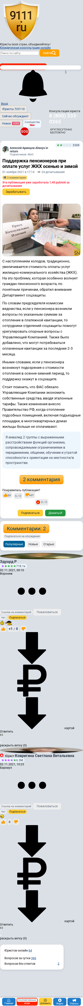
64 (30, 950)
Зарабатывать (16, 191)
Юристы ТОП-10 (13, 109)
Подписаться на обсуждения (22, 536)
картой (69, 728)
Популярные (14, 544)
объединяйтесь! (39, 44)
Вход (4, 103)
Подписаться (30, 513)
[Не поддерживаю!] (23, 629)
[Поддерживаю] (3, 629)
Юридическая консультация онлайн (25, 47)
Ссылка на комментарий (16, 612)
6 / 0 (18, 496)
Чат (3, 617)
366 (33, 958)
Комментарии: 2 (26, 529)
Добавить (45, 1003)
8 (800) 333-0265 (63, 119)
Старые (48, 544)
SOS (24, 131)
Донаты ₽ (55, 513)
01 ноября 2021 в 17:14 (18, 172)
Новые (33, 544)
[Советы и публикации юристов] (21, 21)
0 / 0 (44, 502)
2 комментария (41, 479)
